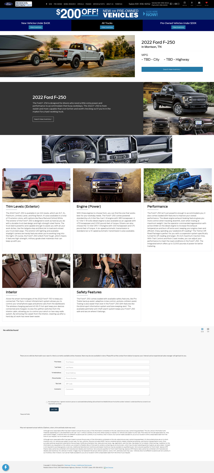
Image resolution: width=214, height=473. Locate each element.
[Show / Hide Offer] (105, 13)
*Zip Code (58, 383)
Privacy (73, 465)
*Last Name (57, 367)
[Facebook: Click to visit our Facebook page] (171, 4)
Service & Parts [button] (99, 4)
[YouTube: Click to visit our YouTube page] (176, 4)
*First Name (57, 362)
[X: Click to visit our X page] (173, 4)
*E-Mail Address (56, 372)
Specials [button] (80, 4)
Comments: (57, 389)
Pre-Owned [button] (58, 4)
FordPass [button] (118, 4)
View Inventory (35, 27)
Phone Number (56, 378)
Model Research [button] (70, 4)
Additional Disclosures (84, 465)
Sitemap (67, 465)
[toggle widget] (5, 467)
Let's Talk (54, 409)
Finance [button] (88, 4)
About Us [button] (109, 4)
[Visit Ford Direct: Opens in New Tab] (109, 467)
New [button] (50, 4)
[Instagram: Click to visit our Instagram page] (178, 4)
